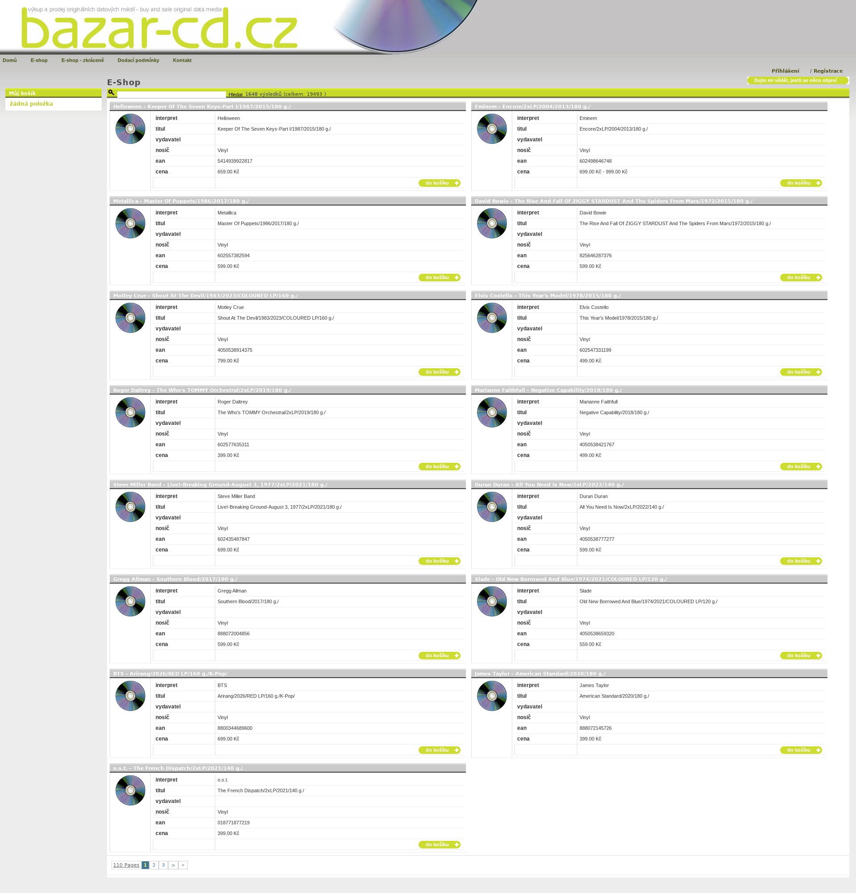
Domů (10, 60)
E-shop (39, 60)
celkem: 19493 (304, 94)
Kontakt (182, 60)
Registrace (828, 71)
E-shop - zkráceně (83, 60)
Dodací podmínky (138, 60)
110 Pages (126, 865)
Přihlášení (785, 71)
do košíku (437, 182)
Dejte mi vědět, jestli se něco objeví (795, 80)
